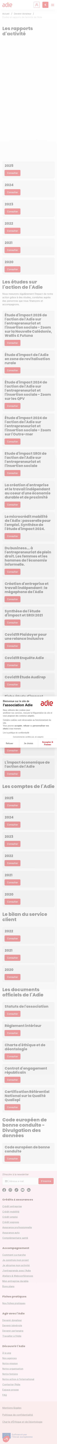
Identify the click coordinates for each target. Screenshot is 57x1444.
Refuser (9, 743)
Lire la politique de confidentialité (16, 733)
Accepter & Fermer (47, 743)
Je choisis (28, 743)
